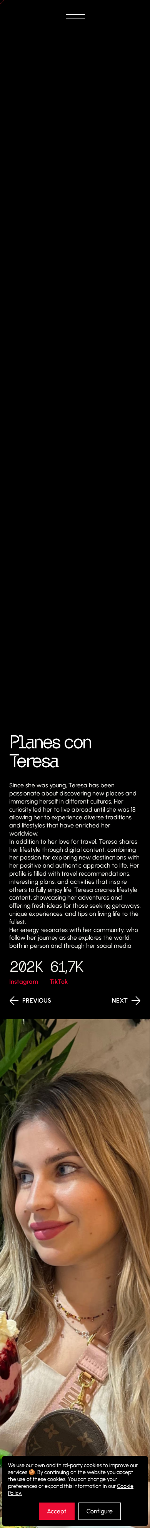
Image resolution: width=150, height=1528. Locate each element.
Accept (57, 1511)
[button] (75, 17)
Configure (100, 1511)
